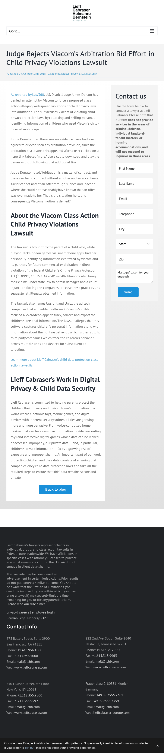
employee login (43, 612)
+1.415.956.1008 (25, 656)
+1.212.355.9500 (30, 695)
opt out (29, 747)
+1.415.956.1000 (30, 650)
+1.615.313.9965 (104, 655)
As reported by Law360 (27, 94)
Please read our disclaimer (25, 604)
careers (24, 612)
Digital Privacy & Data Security (79, 74)
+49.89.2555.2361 (110, 695)
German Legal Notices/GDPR (27, 618)
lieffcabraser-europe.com (111, 712)
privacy (11, 612)
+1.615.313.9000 (109, 650)
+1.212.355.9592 (25, 701)
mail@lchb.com (28, 661)
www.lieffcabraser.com (30, 667)
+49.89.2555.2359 (105, 701)
